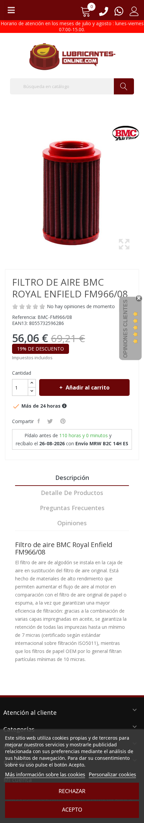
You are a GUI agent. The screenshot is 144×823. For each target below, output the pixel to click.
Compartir (39, 421)
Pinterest (63, 421)
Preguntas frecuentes (72, 508)
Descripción (72, 478)
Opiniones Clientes (125, 328)
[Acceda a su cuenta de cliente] (134, 13)
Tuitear (50, 421)
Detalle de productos (72, 493)
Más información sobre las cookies (45, 774)
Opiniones (72, 523)
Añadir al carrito (88, 387)
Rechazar (72, 791)
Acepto (72, 809)
